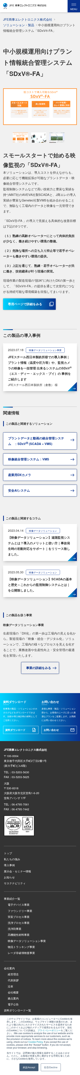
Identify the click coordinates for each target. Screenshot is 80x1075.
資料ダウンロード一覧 (17, 1010)
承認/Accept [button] (29, 1067)
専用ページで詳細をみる (25, 304)
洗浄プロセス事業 (19, 923)
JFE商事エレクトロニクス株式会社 (27, 19)
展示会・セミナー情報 (17, 871)
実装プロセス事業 (19, 917)
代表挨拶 (13, 980)
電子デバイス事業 (19, 905)
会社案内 (9, 968)
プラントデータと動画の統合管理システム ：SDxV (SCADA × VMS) (36, 441)
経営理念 (13, 974)
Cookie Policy (35, 1041)
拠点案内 (13, 998)
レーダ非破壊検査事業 (21, 953)
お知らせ (9, 877)
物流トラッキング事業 (21, 947)
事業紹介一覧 (12, 899)
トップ (8, 853)
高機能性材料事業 (19, 935)
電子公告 (13, 1004)
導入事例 (9, 865)
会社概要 (13, 992)
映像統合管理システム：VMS (28, 459)
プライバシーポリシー (49, 1030)
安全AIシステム (19, 490)
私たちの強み (12, 859)
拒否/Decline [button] (50, 1067)
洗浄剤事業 (14, 929)
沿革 (10, 986)
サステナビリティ (15, 883)
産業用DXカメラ (19, 475)
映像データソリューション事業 (27, 941)
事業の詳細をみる (38, 668)
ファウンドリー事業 (20, 911)
